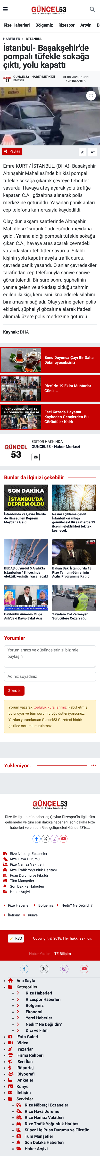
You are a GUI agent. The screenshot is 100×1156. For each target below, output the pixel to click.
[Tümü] (93, 765)
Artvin (85, 25)
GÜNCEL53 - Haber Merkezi (56, 446)
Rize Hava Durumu (25, 859)
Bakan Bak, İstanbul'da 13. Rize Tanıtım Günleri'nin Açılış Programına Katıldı (72, 572)
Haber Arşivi (20, 892)
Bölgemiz (44, 25)
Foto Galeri (27, 1036)
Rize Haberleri (17, 25)
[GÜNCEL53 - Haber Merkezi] (15, 449)
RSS (18, 938)
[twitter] (44, 969)
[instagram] (64, 969)
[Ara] (92, 9)
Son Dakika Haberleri (27, 886)
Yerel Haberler (38, 1017)
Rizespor (66, 25)
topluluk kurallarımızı (50, 707)
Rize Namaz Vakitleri (27, 864)
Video (22, 1042)
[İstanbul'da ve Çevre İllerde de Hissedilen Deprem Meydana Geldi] (26, 497)
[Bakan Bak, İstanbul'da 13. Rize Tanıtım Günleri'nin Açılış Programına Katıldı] (74, 551)
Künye (33, 915)
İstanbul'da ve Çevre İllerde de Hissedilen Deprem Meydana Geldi (25, 518)
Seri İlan (25, 1061)
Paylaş (14, 151)
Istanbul (34, 39)
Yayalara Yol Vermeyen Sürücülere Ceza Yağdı (70, 616)
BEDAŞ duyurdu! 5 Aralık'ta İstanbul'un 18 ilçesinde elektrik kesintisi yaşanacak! (26, 572)
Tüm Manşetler (22, 881)
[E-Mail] (36, 457)
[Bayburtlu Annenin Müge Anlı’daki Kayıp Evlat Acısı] (26, 597)
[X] (46, 839)
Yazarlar (25, 1049)
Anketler (25, 1080)
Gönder (14, 690)
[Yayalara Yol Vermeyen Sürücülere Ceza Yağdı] (74, 597)
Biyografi (26, 1074)
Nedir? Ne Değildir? (76, 905)
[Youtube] (63, 839)
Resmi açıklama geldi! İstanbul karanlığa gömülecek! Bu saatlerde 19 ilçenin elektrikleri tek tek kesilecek (73, 522)
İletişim (14, 915)
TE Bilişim (62, 954)
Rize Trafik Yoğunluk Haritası (33, 870)
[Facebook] (37, 839)
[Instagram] (54, 839)
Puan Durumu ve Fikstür (29, 875)
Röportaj (25, 1067)
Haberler (11, 39)
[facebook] (24, 969)
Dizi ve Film (36, 1030)
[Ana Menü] (5, 9)
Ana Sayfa (26, 980)
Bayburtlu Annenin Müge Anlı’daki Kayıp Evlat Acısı (23, 616)
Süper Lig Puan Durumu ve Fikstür (57, 1129)
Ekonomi (33, 1011)
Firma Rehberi (30, 1055)
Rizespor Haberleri (43, 999)
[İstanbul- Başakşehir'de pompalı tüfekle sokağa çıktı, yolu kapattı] (50, 116)
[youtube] (84, 969)
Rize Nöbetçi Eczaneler (28, 854)
